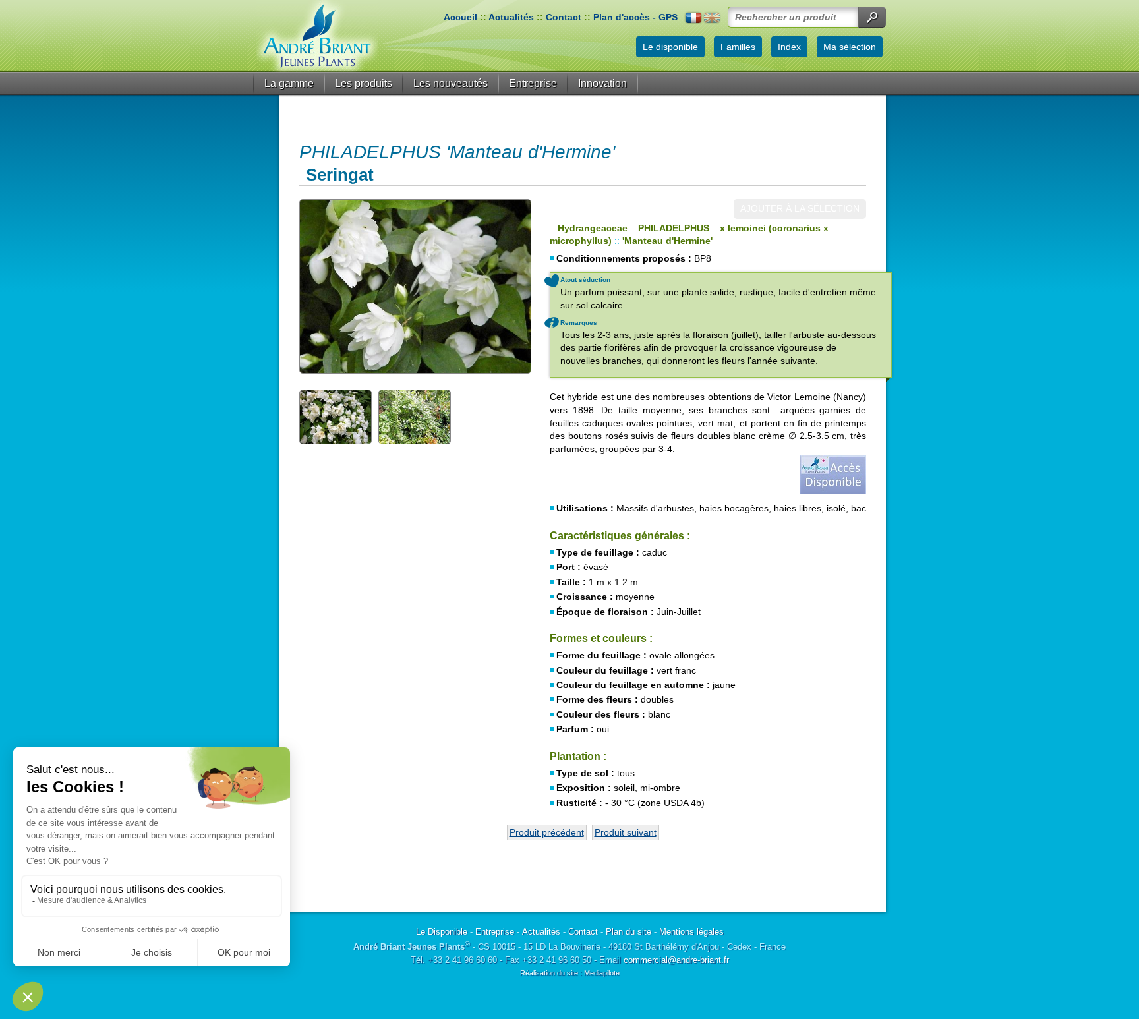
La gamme (289, 83)
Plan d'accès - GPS (635, 17)
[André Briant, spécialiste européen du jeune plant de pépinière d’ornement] (317, 36)
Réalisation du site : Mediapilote (570, 973)
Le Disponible (441, 932)
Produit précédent (547, 832)
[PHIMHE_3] (414, 416)
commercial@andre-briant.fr (676, 960)
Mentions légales (691, 932)
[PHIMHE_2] (335, 416)
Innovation (602, 83)
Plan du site (628, 932)
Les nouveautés (450, 83)
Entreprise (533, 83)
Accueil (460, 17)
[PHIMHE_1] (414, 286)
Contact (563, 17)
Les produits (363, 83)
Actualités (511, 17)
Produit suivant (626, 832)
